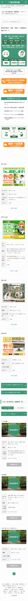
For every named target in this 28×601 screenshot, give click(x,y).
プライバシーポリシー (21, 585)
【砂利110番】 (14, 375)
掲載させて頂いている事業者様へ (17, 589)
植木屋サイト (5, 591)
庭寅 (21, 591)
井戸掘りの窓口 (17, 592)
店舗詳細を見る (14, 464)
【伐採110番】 (13, 324)
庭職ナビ (22, 592)
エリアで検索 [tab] (7, 408)
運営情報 (9, 587)
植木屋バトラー (17, 591)
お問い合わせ (14, 587)
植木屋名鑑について (22, 584)
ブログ (6, 587)
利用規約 (4, 585)
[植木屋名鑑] (14, 2)
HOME (3, 584)
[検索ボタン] (26, 2)
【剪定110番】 (13, 208)
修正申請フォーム (7, 589)
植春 (24, 591)
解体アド (5, 592)
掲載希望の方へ (20, 587)
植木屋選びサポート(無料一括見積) (11, 584)
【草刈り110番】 (14, 271)
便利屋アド (11, 591)
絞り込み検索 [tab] (20, 408)
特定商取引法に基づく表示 (12, 585)
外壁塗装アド (10, 592)
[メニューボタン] (2, 2)
